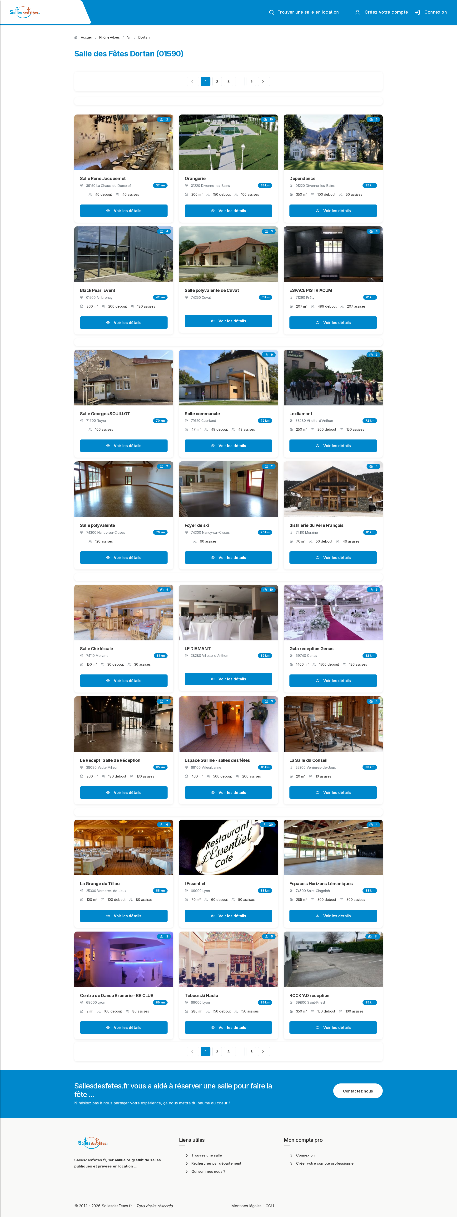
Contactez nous (358, 1091)
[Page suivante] (264, 81)
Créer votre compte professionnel (325, 1163)
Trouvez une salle (206, 1155)
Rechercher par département (216, 1163)
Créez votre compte (385, 12)
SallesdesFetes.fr (117, 1205)
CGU (270, 1205)
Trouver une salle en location (307, 12)
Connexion (434, 12)
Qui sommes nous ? (208, 1171)
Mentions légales (246, 1205)
